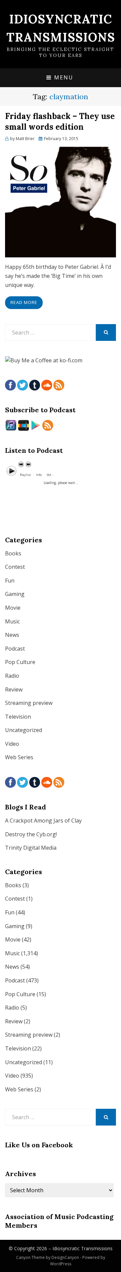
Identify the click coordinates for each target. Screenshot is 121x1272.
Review (14, 689)
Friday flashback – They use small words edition (60, 121)
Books (13, 553)
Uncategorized (23, 730)
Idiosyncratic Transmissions (82, 1248)
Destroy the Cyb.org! (31, 834)
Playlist (25, 475)
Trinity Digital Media (30, 847)
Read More (23, 302)
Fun (9, 580)
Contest (15, 566)
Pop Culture (20, 662)
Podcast (15, 648)
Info (39, 475)
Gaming (15, 594)
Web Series (19, 757)
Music (12, 621)
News (12, 635)
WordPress (60, 1264)
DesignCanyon (65, 1257)
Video (12, 743)
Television (18, 716)
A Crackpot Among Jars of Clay (43, 820)
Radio (12, 675)
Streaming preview (28, 703)
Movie (13, 607)
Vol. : (50, 475)
